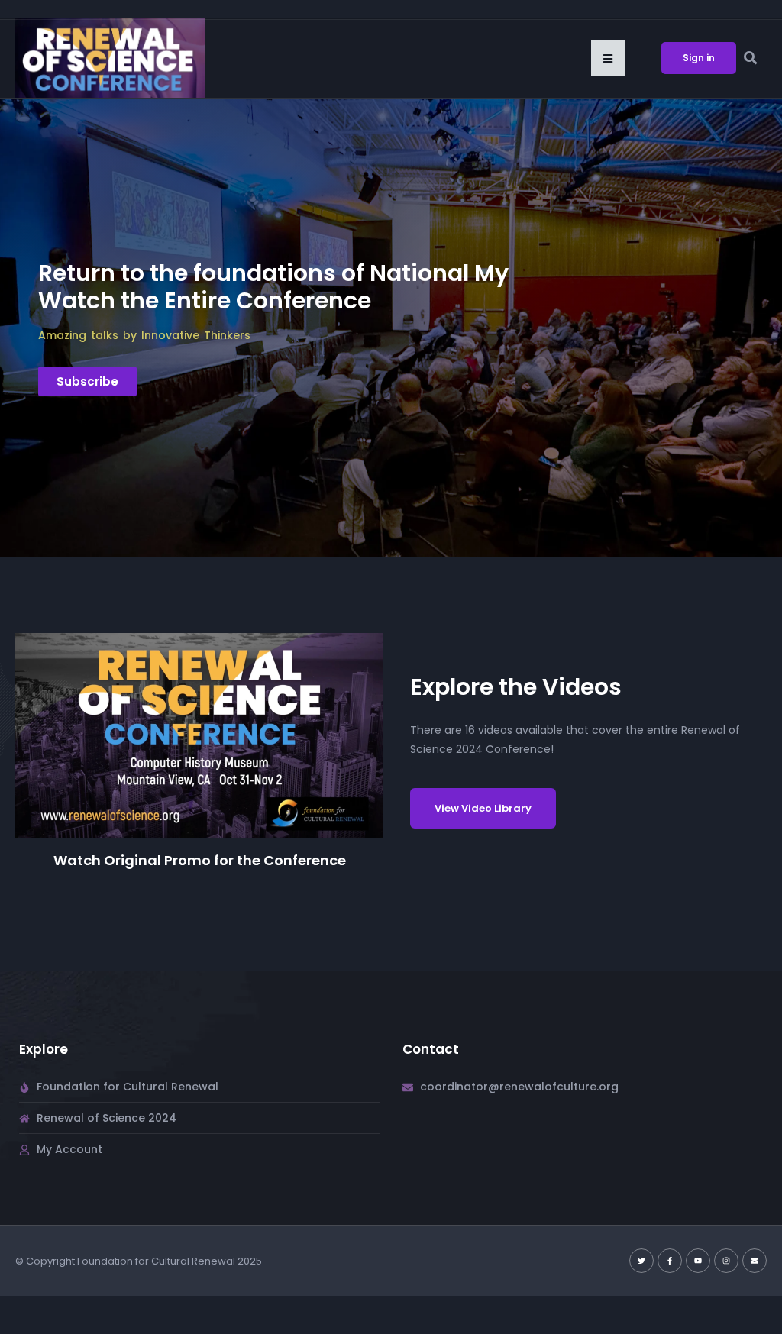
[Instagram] (726, 1260)
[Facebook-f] (670, 1260)
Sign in (699, 57)
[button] (608, 58)
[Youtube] (698, 1260)
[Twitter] (641, 1260)
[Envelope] (754, 1260)
